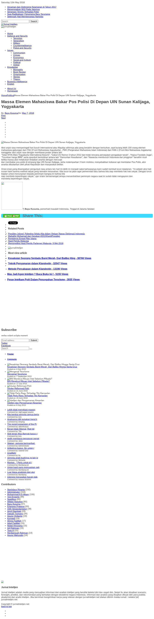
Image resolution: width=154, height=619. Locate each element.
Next (3, 118)
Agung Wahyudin (15, 535)
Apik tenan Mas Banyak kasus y (22, 433)
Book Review (19, 72)
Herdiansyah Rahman (17, 533)
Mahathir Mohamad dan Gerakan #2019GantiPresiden (34, 236)
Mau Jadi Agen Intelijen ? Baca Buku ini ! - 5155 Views (37, 274)
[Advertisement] (77, 304)
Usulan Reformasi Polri (18, 388)
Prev (3, 115)
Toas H (10, 530)
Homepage (12, 91)
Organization (19, 74)
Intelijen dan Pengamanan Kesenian (24, 403)
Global (16, 65)
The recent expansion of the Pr (22, 424)
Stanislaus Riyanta (16, 489)
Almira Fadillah (14, 521)
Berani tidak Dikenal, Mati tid (20, 429)
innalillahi (11, 453)
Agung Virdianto (14, 516)
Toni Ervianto (13, 497)
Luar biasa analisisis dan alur (21, 472)
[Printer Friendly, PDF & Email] (12, 217)
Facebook (6, 345)
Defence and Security (17, 36)
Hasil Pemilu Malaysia (18, 241)
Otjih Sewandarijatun (17, 509)
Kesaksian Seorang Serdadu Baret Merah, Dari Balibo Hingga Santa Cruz (42, 367)
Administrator (13, 492)
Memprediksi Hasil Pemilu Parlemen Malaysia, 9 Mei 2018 (35, 243)
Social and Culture (22, 60)
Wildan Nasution (15, 501)
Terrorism (17, 38)
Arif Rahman (13, 528)
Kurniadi (11, 518)
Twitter (4, 343)
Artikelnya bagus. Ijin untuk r (20, 448)
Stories (16, 77)
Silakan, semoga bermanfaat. (21, 443)
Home (10, 33)
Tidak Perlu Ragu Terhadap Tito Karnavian (27, 395)
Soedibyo (11, 499)
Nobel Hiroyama (15, 525)
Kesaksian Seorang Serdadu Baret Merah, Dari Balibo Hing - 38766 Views (49, 258)
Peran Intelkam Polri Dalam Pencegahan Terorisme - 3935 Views (43, 279)
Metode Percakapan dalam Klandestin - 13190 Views (37, 268)
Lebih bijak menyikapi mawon (21, 409)
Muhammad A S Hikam (18, 494)
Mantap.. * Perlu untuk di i (19, 462)
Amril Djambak (14, 511)
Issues (10, 50)
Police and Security (22, 48)
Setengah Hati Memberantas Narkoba (25, 16)
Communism (19, 53)
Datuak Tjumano (15, 513)
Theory (16, 79)
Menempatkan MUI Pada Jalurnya (23, 9)
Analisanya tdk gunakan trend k (22, 419)
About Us (11, 88)
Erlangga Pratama (16, 506)
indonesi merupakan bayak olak (22, 477)
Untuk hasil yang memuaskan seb (23, 467)
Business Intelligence (17, 81)
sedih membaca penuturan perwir (23, 438)
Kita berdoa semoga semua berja (23, 414)
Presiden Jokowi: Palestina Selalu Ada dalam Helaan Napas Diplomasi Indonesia (46, 233)
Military (16, 43)
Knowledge (12, 67)
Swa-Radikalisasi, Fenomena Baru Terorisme (28, 14)
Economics (18, 57)
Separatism (18, 40)
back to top (6, 606)
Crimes (16, 55)
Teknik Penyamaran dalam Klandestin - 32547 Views (37, 263)
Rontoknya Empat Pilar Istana (22, 238)
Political (16, 62)
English (10, 84)
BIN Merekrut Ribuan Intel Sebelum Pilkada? (28, 381)
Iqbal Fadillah (13, 523)
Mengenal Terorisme (17, 374)
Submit (34, 340)
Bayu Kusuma (11, 113)
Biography (18, 69)
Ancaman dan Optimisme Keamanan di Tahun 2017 (31, 7)
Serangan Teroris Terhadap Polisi (23, 12)
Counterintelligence (22, 45)
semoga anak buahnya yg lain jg (22, 458)
